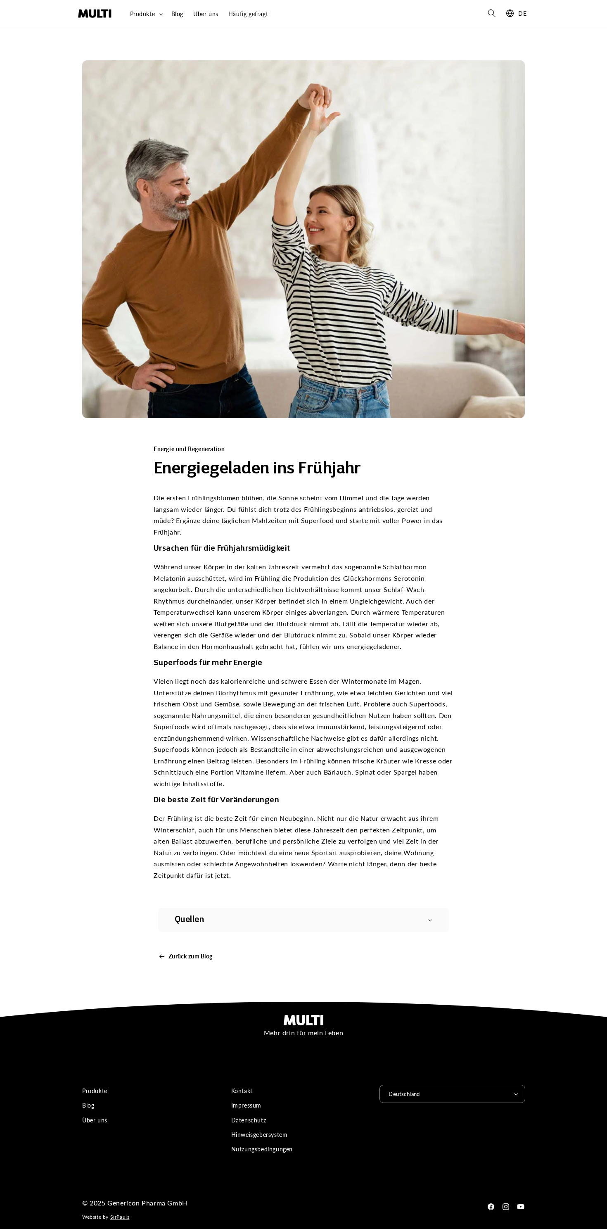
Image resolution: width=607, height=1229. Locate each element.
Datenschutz (248, 1120)
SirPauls (120, 1217)
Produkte (94, 1090)
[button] (145, 14)
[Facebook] (491, 1207)
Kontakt (242, 1090)
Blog (88, 1105)
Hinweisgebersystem (259, 1134)
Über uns (94, 1120)
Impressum (246, 1105)
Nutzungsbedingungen (262, 1149)
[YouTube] (521, 1207)
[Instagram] (506, 1207)
